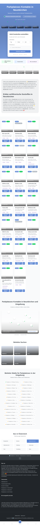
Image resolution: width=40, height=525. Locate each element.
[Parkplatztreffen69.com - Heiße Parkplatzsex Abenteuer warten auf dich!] (20, 2)
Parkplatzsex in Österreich (6, 489)
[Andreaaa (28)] (11, 321)
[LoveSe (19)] (25, 314)
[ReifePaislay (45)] (31, 325)
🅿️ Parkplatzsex (12, 455)
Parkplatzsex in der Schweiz (6, 491)
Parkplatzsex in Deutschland (6, 487)
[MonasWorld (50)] (24, 320)
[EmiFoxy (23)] (18, 324)
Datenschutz (17, 515)
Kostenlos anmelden (32, 331)
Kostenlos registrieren (20, 51)
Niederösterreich (23, 455)
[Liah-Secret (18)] (29, 317)
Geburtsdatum (11, 39)
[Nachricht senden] (11, 141)
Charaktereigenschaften (6, 483)
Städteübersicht (4, 481)
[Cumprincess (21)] (14, 318)
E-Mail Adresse (12, 44)
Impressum (23, 515)
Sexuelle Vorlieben (5, 485)
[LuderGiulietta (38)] (9, 312)
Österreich (17, 455)
